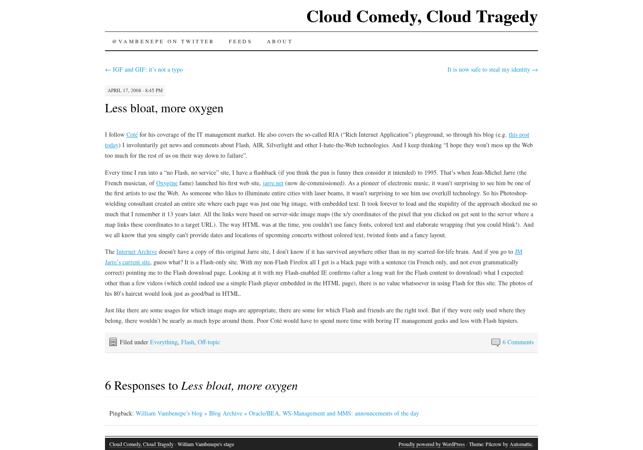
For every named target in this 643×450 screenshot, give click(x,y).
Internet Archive (136, 251)
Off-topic (209, 342)
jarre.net (273, 183)
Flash (187, 342)
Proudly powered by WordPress (431, 443)
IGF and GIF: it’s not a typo (144, 69)
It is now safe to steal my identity (492, 69)
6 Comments (518, 342)
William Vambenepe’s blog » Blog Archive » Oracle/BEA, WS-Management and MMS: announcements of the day (277, 413)
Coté (132, 134)
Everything (164, 342)
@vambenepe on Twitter (163, 41)
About (280, 41)
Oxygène (167, 183)
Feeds (241, 41)
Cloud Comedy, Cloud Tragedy (422, 15)
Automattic (521, 443)
